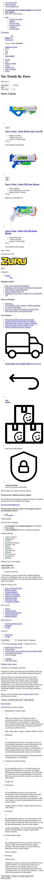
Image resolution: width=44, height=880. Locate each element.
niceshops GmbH (16, 644)
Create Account (10, 611)
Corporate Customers (12, 601)
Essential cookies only (15, 700)
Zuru (11, 277)
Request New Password (13, 612)
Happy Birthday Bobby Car (14, 291)
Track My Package (11, 614)
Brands (7, 275)
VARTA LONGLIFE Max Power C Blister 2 (20, 321)
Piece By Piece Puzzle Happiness (16, 290)
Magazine (8, 625)
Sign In (7, 609)
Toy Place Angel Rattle (13, 307)
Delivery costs (14, 23)
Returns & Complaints (12, 596)
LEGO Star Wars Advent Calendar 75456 (19, 325)
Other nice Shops (11, 660)
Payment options (15, 25)
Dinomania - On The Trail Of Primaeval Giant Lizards (23, 288)
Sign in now (9, 40)
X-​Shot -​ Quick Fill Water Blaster (22, 184)
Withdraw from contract (9, 664)
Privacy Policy (10, 649)
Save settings (6, 876)
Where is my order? (16, 19)
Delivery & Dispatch (12, 594)
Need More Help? (11, 600)
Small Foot (8, 304)
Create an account (11, 47)
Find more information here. (10, 505)
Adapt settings (28, 700)
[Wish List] (7, 50)
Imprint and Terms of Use (13, 647)
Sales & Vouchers (11, 598)
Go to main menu (11, 2)
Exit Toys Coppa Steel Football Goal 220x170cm (21, 309)
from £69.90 (23, 10)
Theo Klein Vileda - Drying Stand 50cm (18, 311)
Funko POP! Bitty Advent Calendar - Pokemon (21, 323)
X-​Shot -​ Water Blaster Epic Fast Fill (23, 131)
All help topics (14, 29)
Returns (12, 21)
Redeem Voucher (11, 616)
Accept (4, 700)
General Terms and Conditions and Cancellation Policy (23, 651)
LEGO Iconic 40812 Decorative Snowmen (19, 320)
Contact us (13, 27)
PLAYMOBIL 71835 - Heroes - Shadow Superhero (22, 305)
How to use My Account (13, 588)
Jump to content (10, 4)
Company (8, 659)
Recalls (7, 627)
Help (6, 17)
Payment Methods (11, 592)
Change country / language (26, 640)
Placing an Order (11, 590)
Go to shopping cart (11, 6)
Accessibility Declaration (13, 653)
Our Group (9, 634)
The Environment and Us (13, 623)
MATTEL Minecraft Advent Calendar (18, 327)
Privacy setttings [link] (10, 655)
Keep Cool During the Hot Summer (17, 286)
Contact (7, 636)
